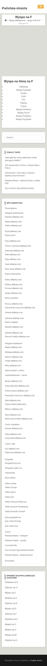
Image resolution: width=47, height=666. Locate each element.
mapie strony (36, 660)
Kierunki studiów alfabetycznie (17, 336)
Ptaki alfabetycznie (12, 254)
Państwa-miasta (14, 8)
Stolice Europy (11, 487)
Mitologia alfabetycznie (14, 352)
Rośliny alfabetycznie (13, 284)
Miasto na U (10, 629)
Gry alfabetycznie (12, 449)
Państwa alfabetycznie (14, 217)
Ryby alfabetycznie (13, 259)
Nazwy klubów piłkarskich (15, 404)
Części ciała (10, 444)
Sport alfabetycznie (13, 400)
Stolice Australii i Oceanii (15, 511)
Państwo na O (11, 582)
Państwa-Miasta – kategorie (16, 536)
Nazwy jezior (10, 235)
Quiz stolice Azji (11, 526)
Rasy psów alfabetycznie (15, 269)
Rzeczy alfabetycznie (14, 304)
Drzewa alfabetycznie (14, 288)
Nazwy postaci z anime (14, 370)
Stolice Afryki (10, 492)
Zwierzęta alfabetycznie (14, 251)
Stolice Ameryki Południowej (16, 507)
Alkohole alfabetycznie (14, 327)
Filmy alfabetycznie (13, 365)
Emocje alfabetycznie (13, 428)
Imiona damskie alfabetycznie (17, 386)
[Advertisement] (23, 50)
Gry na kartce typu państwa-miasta (19, 188)
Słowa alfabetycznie (13, 434)
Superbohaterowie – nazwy (16, 375)
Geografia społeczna (13, 468)
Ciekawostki (10, 473)
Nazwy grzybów (11, 298)
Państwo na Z (11, 619)
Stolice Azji (9, 497)
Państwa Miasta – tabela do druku (19, 555)
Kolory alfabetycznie (13, 279)
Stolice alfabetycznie (13, 225)
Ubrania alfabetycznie (14, 312)
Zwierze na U (11, 587)
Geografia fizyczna (12, 463)
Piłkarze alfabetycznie (14, 409)
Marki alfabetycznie (13, 415)
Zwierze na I (10, 614)
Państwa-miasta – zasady (15, 540)
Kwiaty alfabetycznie (13, 293)
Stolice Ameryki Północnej (15, 502)
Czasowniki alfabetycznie (15, 438)
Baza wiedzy (10, 478)
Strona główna (11, 208)
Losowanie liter (11, 545)
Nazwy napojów (11, 322)
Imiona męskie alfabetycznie (16, 391)
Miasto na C (10, 624)
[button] (41, 7)
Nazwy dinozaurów (13, 274)
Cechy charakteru (12, 424)
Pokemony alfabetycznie (15, 452)
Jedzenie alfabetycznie (14, 318)
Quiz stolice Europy (13, 521)
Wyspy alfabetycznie (13, 381)
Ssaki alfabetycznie (13, 264)
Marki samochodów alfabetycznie (18, 419)
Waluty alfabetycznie (13, 347)
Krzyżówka (9, 561)
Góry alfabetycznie (12, 241)
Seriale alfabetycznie (13, 361)
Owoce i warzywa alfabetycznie (18, 246)
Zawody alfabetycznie (14, 333)
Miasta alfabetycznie (13, 222)
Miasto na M (10, 635)
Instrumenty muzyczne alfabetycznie (20, 307)
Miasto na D (10, 608)
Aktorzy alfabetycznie (14, 357)
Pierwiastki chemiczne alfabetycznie (20, 395)
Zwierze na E (11, 603)
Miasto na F (10, 593)
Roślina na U (11, 598)
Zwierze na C (11, 640)
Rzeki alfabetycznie (13, 231)
